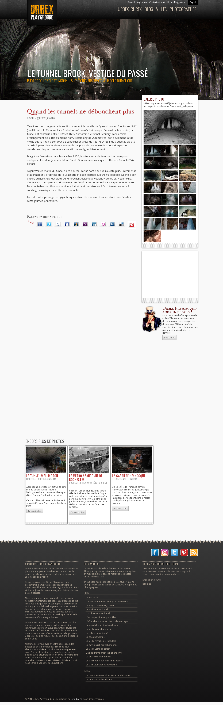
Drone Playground (176, 2)
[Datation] (187, 228)
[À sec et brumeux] (152, 180)
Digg (112, 224)
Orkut (103, 224)
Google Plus (58, 224)
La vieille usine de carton (98, 648)
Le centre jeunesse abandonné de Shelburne (108, 675)
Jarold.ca (147, 583)
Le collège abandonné (97, 633)
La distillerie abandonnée (98, 656)
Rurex (136, 9)
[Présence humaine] (152, 216)
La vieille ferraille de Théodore (101, 640)
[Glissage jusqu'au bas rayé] (187, 180)
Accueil (131, 2)
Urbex (123, 9)
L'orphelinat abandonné (98, 613)
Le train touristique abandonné (101, 664)
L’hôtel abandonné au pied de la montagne (107, 621)
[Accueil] (41, 14)
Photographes (183, 9)
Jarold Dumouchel (120, 80)
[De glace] (187, 192)
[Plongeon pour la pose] (187, 216)
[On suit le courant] (152, 192)
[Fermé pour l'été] (187, 167)
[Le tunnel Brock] (170, 143)
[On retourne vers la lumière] (169, 216)
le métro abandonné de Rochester (85, 477)
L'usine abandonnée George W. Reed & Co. (107, 601)
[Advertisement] (170, 274)
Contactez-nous (157, 2)
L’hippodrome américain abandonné (104, 652)
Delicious (121, 224)
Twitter (49, 224)
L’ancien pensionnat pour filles (101, 617)
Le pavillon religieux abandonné (102, 644)
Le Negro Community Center (100, 605)
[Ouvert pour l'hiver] (169, 180)
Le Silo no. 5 (92, 597)
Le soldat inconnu (56, 80)
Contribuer (169, 337)
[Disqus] (82, 287)
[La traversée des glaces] (187, 204)
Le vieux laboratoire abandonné (102, 625)
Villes (161, 9)
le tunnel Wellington (42, 475)
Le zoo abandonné (95, 636)
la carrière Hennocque (128, 475)
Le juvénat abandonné (97, 609)
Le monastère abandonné (99, 679)
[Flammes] (152, 228)
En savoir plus (34, 511)
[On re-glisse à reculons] (152, 240)
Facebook (40, 224)
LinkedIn (94, 224)
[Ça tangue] (152, 204)
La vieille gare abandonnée (99, 629)
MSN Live (76, 224)
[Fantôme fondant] (169, 192)
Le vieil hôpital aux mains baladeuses (104, 660)
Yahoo (85, 224)
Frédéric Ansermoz (88, 80)
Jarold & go (76, 699)
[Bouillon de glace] (169, 204)
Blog (149, 9)
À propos (142, 2)
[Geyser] (169, 228)
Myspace (67, 224)
